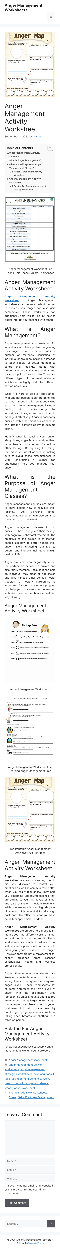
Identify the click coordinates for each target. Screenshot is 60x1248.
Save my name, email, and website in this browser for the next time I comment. (31, 1189)
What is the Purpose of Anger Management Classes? (25, 166)
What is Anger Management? (25, 160)
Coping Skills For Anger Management (31, 1097)
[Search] (51, 1224)
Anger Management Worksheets (23, 7)
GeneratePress (35, 1243)
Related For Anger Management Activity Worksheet (30, 188)
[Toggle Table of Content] (48, 148)
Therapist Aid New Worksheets (28, 1092)
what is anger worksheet (20, 1088)
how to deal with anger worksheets (26, 1083)
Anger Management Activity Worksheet (24, 154)
